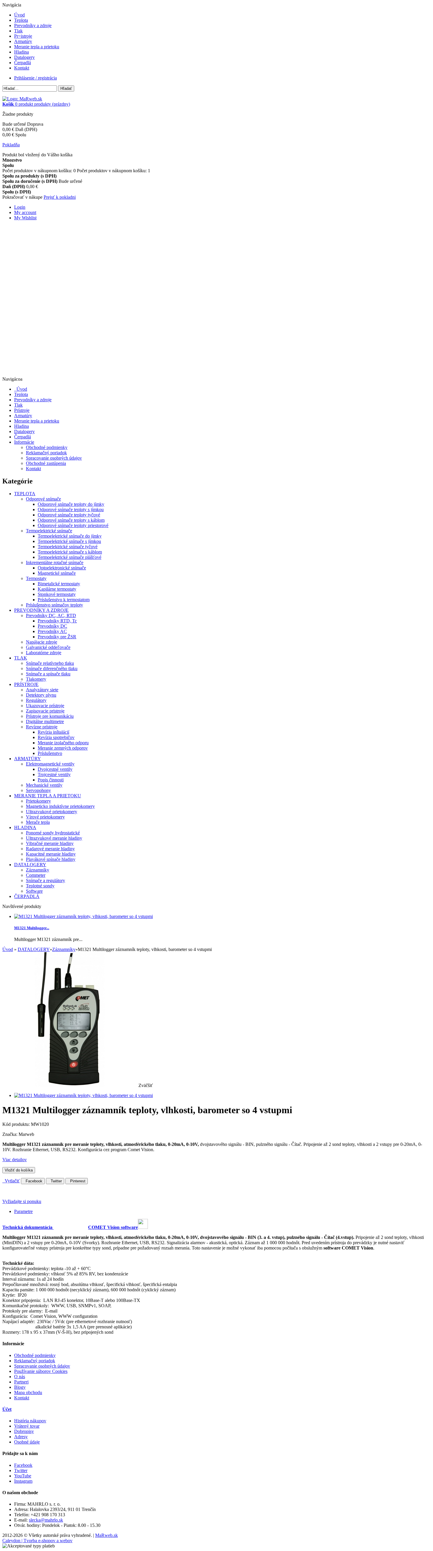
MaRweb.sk (106, 1535)
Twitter (55, 1181)
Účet (6, 1409)
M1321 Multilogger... (31, 928)
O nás (19, 1376)
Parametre (23, 1211)
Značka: (10, 1134)
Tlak (18, 30)
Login (19, 207)
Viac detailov (14, 1159)
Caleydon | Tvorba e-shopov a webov (37, 1540)
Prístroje (21, 410)
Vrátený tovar (26, 1426)
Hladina (21, 51)
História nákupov (30, 1420)
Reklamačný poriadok (46, 452)
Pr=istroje (23, 36)
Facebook (32, 1181)
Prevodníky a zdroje (33, 25)
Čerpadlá (22, 62)
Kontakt (21, 67)
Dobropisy (24, 1431)
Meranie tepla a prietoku (36, 46)
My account (25, 212)
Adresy (21, 1436)
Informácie (24, 442)
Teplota (21, 20)
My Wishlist (25, 217)
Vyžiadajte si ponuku (21, 1201)
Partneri (21, 1381)
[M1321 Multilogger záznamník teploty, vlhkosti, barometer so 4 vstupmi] (83, 1095)
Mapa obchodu (28, 1392)
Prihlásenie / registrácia (35, 77)
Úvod (19, 14)
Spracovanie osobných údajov (54, 457)
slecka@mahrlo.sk (46, 1519)
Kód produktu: (16, 1124)
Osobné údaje (27, 1441)
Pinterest (76, 1181)
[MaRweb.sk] (22, 98)
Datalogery (24, 57)
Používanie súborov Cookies (40, 1371)
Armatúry (23, 41)
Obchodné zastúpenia (46, 463)
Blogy (20, 1387)
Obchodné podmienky (46, 447)
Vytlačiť (11, 1180)
